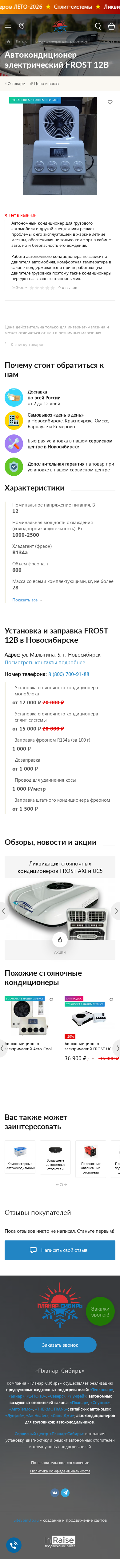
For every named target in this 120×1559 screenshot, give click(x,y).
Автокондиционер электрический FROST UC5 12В (89, 1046)
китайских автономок (90, 1408)
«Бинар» (17, 1395)
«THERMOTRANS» (51, 1408)
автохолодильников (75, 1421)
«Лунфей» (77, 1395)
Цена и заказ (46, 83)
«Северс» (57, 1395)
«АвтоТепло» (21, 1408)
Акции (60, 952)
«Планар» (79, 1402)
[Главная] (8, 42)
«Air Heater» (37, 1415)
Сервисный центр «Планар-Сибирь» (49, 1433)
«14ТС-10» (36, 1395)
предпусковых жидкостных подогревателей (47, 1389)
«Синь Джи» (62, 1415)
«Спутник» (100, 1402)
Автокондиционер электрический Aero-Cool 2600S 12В (28, 1046)
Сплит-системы (65, 6)
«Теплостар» (101, 1389)
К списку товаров (27, 344)
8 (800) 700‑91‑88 (68, 674)
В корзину (30, 1082)
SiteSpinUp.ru (26, 1520)
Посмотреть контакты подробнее (45, 662)
